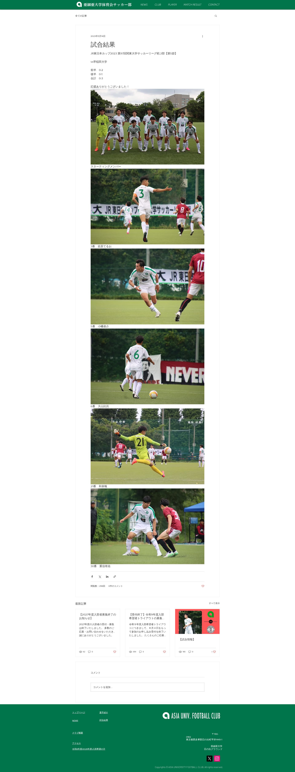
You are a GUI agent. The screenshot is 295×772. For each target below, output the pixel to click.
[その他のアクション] (202, 36)
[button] (215, 15)
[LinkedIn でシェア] (107, 576)
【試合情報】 (187, 639)
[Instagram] (217, 759)
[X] (209, 759)
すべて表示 (214, 603)
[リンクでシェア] (114, 576)
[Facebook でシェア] (92, 576)
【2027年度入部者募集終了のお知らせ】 (97, 616)
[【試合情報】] (197, 621)
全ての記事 (81, 15)
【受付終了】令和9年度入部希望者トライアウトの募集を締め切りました (147, 616)
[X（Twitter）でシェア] (99, 576)
